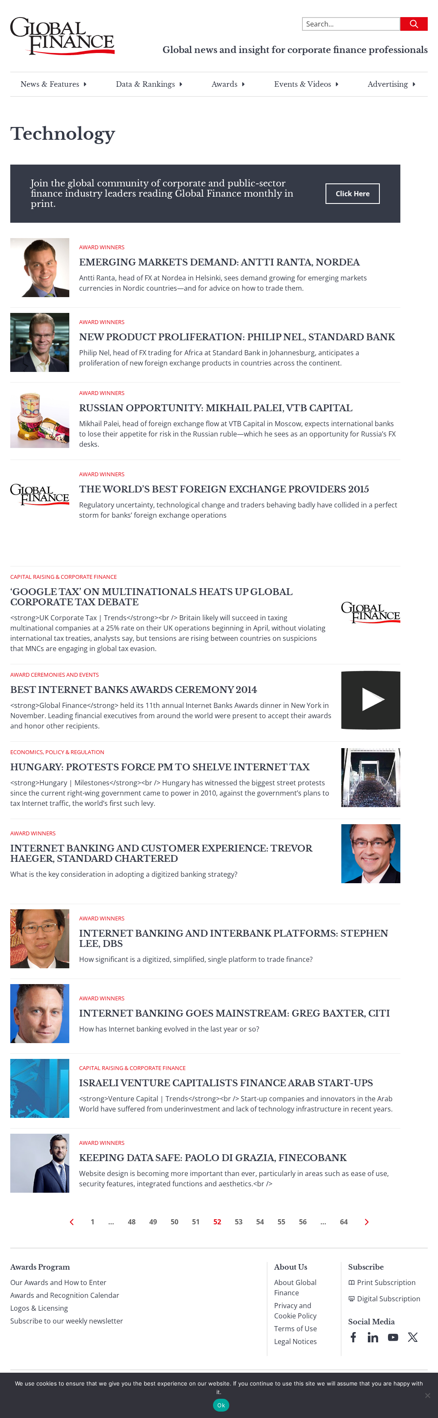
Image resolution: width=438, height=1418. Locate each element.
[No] (427, 1395)
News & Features (50, 84)
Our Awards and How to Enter (58, 1282)
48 (132, 1221)
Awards (224, 84)
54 (260, 1221)
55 (281, 1221)
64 (344, 1221)
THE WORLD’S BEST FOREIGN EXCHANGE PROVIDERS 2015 (224, 489)
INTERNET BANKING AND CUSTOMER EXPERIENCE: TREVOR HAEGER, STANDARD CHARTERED (161, 853)
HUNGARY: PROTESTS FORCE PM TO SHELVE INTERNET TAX (160, 767)
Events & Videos (302, 84)
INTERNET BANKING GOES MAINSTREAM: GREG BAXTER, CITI (234, 1013)
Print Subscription (386, 1282)
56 (303, 1221)
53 (239, 1221)
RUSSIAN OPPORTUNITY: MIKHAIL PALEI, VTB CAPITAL (215, 408)
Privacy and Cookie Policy (295, 1311)
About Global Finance (295, 1287)
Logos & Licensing (39, 1308)
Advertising (388, 84)
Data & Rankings (145, 84)
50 (174, 1221)
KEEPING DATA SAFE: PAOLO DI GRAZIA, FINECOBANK (212, 1158)
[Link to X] (413, 1337)
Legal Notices (295, 1341)
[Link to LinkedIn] (373, 1337)
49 (153, 1221)
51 (196, 1221)
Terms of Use (295, 1328)
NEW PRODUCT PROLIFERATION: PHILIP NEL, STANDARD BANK (237, 337)
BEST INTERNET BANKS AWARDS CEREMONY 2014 (133, 690)
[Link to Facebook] (353, 1337)
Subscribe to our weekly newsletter (66, 1321)
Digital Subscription (388, 1298)
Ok (221, 1405)
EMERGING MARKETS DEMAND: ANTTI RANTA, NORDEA (219, 262)
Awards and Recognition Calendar (64, 1295)
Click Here (353, 193)
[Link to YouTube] (393, 1337)
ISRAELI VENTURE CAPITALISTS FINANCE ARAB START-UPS (226, 1083)
